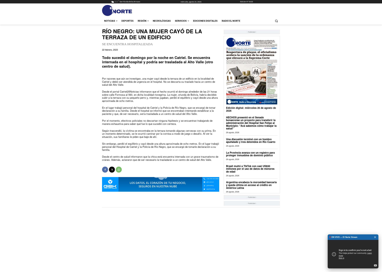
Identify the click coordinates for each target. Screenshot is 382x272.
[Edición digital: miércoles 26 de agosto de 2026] (252, 71)
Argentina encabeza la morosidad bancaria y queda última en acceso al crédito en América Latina (251, 184)
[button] (276, 20)
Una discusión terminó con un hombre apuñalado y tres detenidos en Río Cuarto (250, 140)
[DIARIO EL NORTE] (128, 10)
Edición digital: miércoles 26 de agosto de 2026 (251, 109)
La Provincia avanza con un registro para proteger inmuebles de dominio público (250, 154)
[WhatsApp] (119, 170)
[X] (112, 170)
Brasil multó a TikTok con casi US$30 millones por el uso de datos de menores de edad (250, 168)
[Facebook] (105, 170)
